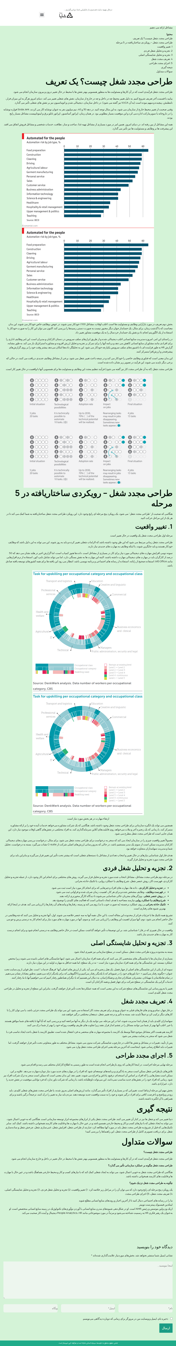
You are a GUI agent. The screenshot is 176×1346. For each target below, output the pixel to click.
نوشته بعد (10, 1231)
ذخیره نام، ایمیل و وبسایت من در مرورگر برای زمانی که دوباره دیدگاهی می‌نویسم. (125, 1319)
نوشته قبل (165, 1231)
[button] (42, 15)
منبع (170, 1217)
